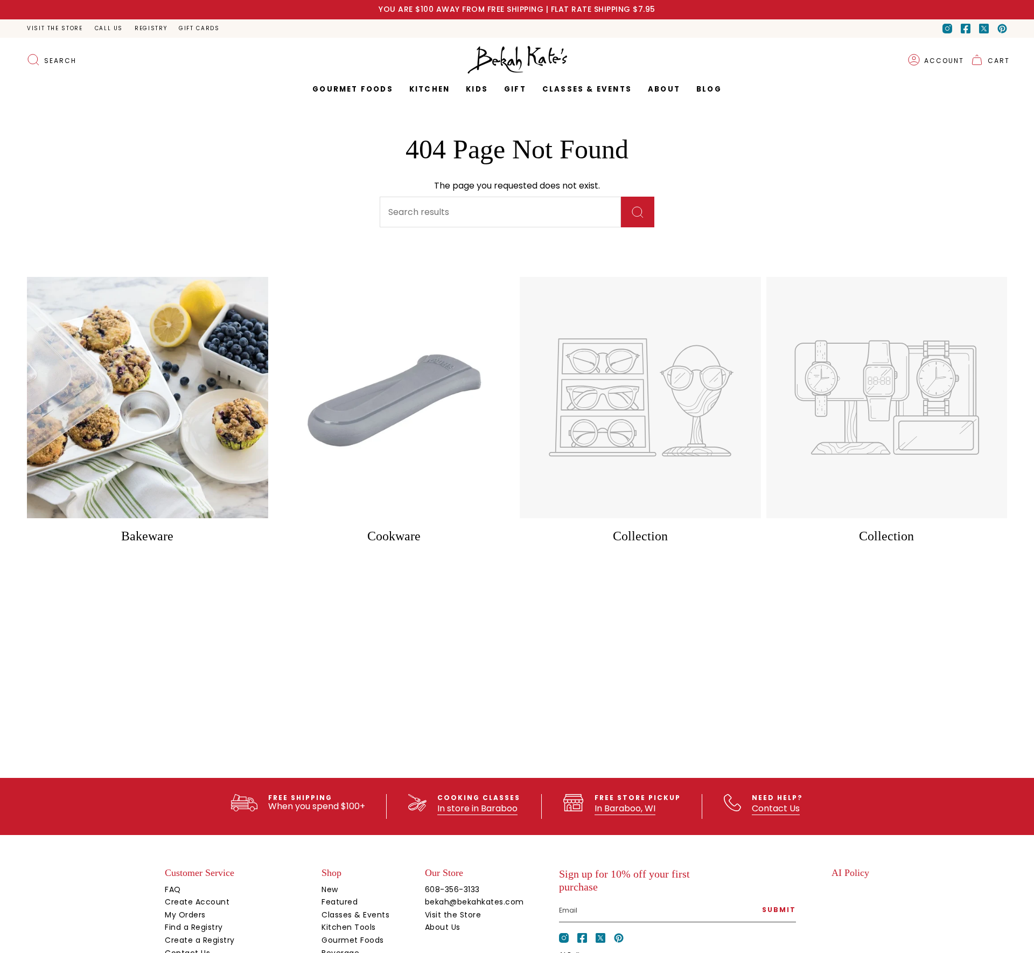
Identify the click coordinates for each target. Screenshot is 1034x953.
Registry (151, 28)
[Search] (637, 212)
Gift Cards (199, 28)
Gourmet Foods (353, 940)
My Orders (185, 914)
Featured (340, 901)
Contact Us (776, 808)
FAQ (173, 889)
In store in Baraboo (477, 808)
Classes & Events (355, 914)
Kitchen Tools (349, 927)
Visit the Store (55, 28)
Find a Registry (194, 927)
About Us (442, 927)
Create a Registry (200, 940)
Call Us (109, 28)
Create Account (197, 901)
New (330, 889)
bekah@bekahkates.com (474, 901)
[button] (515, 89)
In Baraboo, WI (625, 808)
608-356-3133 (452, 889)
